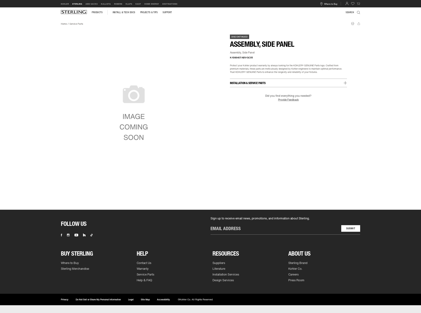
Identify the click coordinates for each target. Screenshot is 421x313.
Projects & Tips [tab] (149, 12)
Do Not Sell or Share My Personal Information (98, 299)
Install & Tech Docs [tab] (124, 12)
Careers (293, 274)
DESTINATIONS (169, 4)
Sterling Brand (298, 263)
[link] (358, 3)
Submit (350, 228)
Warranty (143, 268)
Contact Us (144, 263)
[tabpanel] (210, 22)
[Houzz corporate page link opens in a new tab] (84, 235)
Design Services (223, 280)
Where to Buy (70, 263)
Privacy (64, 299)
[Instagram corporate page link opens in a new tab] (68, 235)
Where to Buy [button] (330, 3)
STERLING (77, 4)
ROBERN (118, 4)
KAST (138, 4)
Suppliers (218, 263)
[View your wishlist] (352, 3)
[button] (347, 3)
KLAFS (129, 4)
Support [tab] (167, 12)
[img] (74, 12)
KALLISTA (106, 4)
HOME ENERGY (151, 4)
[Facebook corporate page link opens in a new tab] (61, 235)
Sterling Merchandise (75, 268)
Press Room (296, 280)
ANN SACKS (92, 4)
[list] (285, 225)
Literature (218, 268)
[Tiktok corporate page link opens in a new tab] (91, 235)
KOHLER (65, 4)
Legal (131, 299)
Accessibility (163, 299)
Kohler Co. (295, 268)
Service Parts (145, 274)
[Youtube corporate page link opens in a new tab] (76, 235)
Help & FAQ (144, 280)
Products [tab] (97, 12)
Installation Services (225, 274)
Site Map (145, 299)
